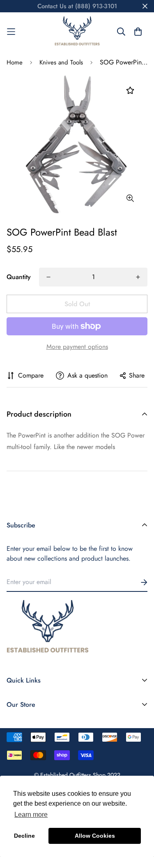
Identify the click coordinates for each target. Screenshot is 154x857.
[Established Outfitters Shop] (77, 31)
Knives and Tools (61, 62)
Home (15, 62)
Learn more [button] (31, 814)
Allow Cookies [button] (95, 835)
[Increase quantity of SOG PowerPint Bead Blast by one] (138, 277)
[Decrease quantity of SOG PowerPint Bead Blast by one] (48, 277)
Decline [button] (24, 835)
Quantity (19, 277)
